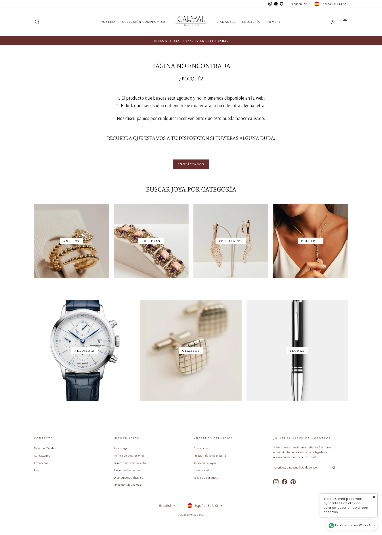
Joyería (109, 21)
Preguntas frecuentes (127, 470)
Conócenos (41, 463)
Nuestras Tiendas (45, 448)
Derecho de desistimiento (130, 463)
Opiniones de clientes (127, 485)
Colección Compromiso (144, 21)
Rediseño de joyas (204, 463)
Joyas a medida (203, 470)
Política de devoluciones (129, 455)
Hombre (274, 21)
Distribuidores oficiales (128, 477)
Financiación (201, 448)
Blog (37, 470)
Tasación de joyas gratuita (209, 455)
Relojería (251, 21)
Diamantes (225, 21)
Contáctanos (191, 164)
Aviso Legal (121, 448)
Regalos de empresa (205, 477)
